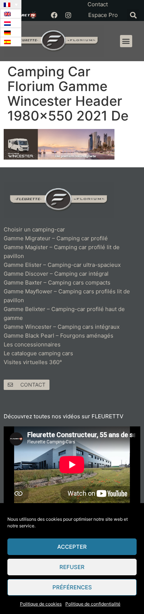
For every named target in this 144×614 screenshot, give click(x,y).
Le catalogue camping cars (38, 353)
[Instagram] (68, 15)
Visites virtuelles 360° (33, 362)
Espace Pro (103, 14)
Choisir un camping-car (34, 229)
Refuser (72, 567)
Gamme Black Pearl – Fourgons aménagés (58, 335)
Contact (98, 4)
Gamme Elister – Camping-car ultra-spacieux (62, 264)
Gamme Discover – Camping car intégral (56, 273)
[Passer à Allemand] (10, 32)
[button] (133, 15)
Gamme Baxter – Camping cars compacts (57, 282)
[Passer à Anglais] (10, 13)
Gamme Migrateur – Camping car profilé (56, 238)
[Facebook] (54, 15)
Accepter (72, 546)
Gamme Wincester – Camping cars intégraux (62, 326)
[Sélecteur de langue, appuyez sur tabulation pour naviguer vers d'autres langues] (10, 4)
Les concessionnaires (32, 344)
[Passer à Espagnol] (10, 41)
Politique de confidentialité (92, 604)
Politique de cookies (41, 604)
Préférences (72, 587)
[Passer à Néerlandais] (10, 23)
